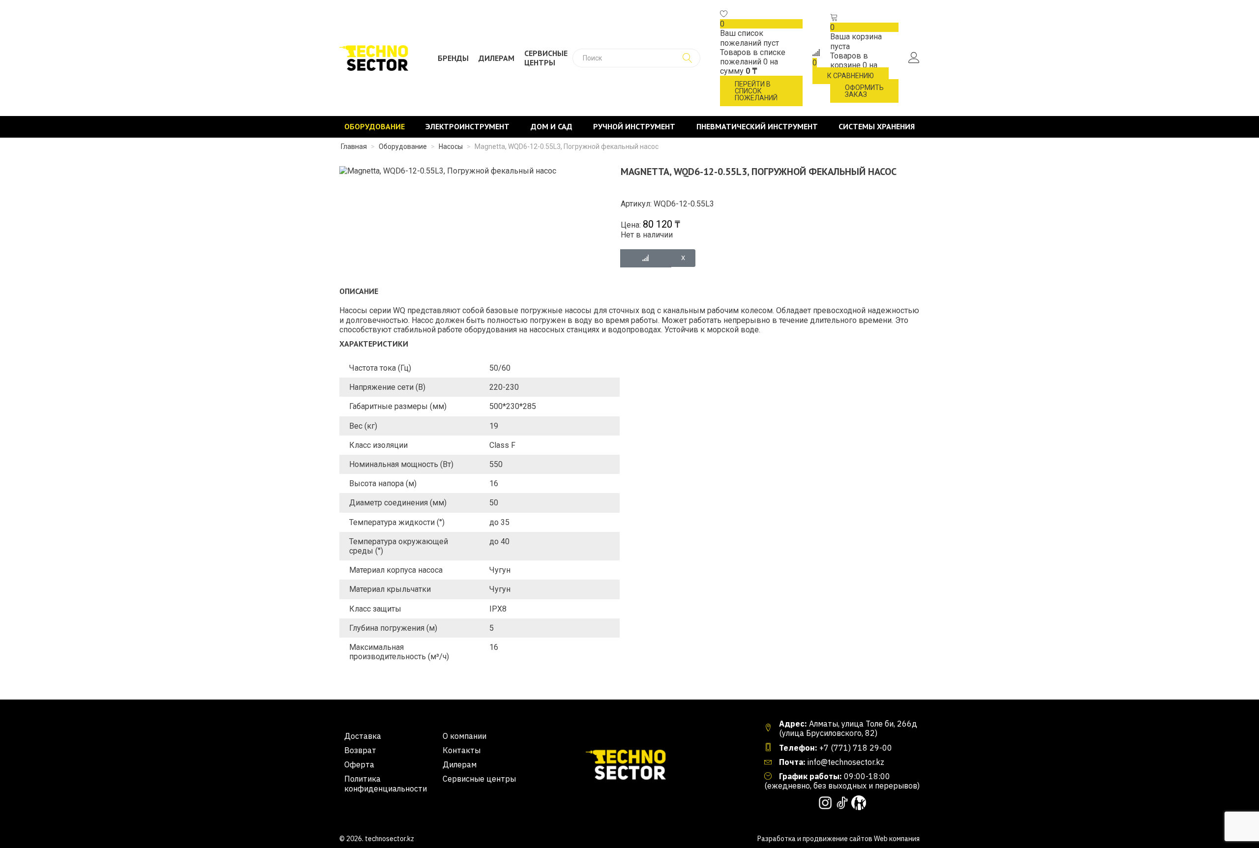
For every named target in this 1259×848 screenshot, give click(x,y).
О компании (464, 736)
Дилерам (496, 58)
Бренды (453, 58)
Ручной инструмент (634, 126)
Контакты (461, 750)
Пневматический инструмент (757, 126)
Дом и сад (551, 126)
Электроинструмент (467, 126)
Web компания (897, 838)
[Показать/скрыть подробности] (724, 14)
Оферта (359, 764)
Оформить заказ (864, 91)
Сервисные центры (546, 58)
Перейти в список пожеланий (756, 91)
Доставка (362, 736)
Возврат (360, 750)
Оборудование (374, 126)
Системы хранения (877, 126)
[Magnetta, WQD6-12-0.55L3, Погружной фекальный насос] (447, 170)
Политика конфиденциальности (385, 783)
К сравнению (850, 76)
